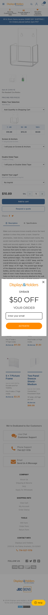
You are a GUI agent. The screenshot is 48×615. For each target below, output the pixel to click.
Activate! (24, 325)
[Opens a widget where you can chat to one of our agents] (38, 603)
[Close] (43, 282)
